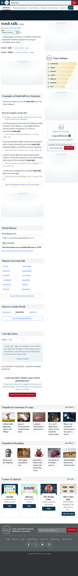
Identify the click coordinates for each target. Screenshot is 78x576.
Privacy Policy (55, 539)
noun (21, 23)
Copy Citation (23, 358)
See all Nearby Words (22, 318)
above (31, 238)
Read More (23, 119)
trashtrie (33, 312)
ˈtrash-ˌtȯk (17, 48)
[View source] (9, 137)
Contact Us (44, 539)
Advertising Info (32, 539)
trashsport (6, 312)
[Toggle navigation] (2, 2)
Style (4, 340)
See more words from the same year (17, 251)
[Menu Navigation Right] (76, 8)
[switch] (10, 32)
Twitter (35, 544)
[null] (69, 135)
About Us (15, 539)
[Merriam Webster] (61, 127)
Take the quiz (68, 514)
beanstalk (26, 266)
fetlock (25, 284)
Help (8, 539)
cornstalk (26, 275)
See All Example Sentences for (22, 184)
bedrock (6, 271)
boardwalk (26, 271)
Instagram (49, 544)
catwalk (6, 275)
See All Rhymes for (22, 296)
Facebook (28, 544)
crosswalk (7, 280)
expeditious (60, 135)
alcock (5, 266)
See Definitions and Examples (61, 140)
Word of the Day (61, 131)
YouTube (42, 544)
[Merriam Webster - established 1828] (7, 2)
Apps (23, 539)
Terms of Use (66, 539)
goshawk (26, 289)
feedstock (7, 284)
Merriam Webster (6, 529)
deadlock (26, 280)
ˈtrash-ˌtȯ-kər (21, 52)
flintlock (6, 289)
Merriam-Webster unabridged (22, 394)
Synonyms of (10, 28)
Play (10, 506)
